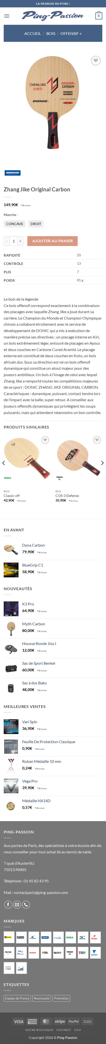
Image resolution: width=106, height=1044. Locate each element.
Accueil (32, 33)
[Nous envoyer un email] (17, 905)
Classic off (12, 496)
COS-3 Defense (67, 496)
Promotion (61, 998)
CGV (77, 1030)
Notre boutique (39, 1030)
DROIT (36, 224)
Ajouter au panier (52, 241)
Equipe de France (17, 998)
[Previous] (4, 472)
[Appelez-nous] (26, 905)
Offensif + (71, 33)
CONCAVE (14, 224)
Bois (50, 33)
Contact (63, 1030)
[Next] (102, 472)
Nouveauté (42, 998)
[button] (7, 16)
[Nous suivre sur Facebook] (8, 905)
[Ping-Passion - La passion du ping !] (53, 16)
